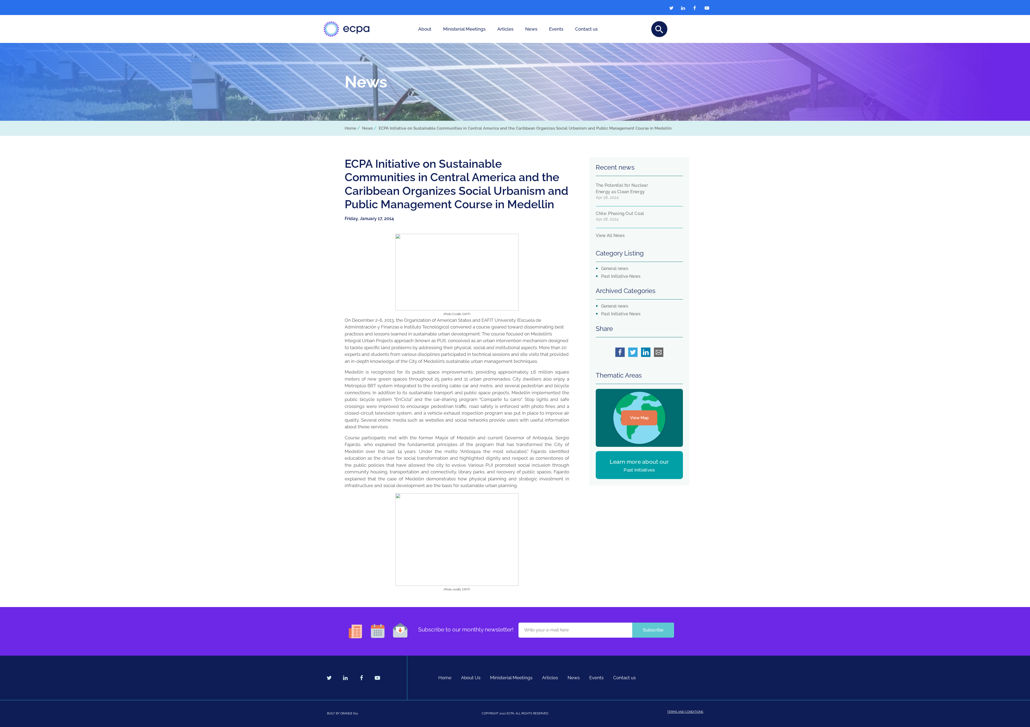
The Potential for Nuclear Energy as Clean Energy (622, 188)
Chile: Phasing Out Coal (620, 213)
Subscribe (653, 630)
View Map (639, 417)
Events (556, 29)
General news (614, 268)
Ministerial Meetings (464, 29)
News (531, 29)
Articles (505, 29)
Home (350, 128)
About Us (470, 677)
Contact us (586, 29)
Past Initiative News (621, 276)
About (424, 29)
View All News (610, 235)
